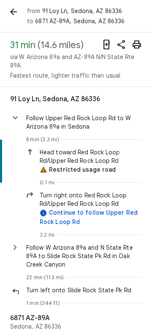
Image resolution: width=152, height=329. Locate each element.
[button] (91, 156)
